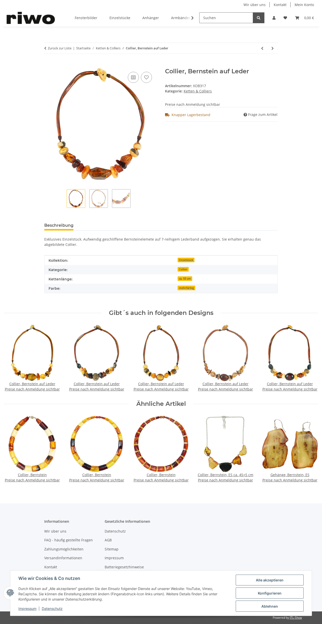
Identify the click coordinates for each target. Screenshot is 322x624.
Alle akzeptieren (270, 580)
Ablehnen (269, 606)
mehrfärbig (186, 288)
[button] (273, 17)
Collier (183, 269)
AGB (108, 540)
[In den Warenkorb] (48, 65)
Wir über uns (255, 4)
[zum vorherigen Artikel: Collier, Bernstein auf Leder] (262, 48)
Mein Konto (304, 4)
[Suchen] (258, 17)
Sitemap (111, 549)
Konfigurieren (269, 593)
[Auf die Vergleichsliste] (133, 77)
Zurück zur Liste (59, 48)
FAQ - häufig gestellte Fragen (68, 540)
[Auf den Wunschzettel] (146, 77)
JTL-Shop (296, 617)
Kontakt (280, 4)
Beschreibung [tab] (58, 225)
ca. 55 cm (185, 278)
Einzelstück (186, 260)
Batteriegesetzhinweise (124, 567)
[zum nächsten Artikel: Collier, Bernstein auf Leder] (272, 48)
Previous (12, 358)
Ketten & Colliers (198, 91)
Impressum (27, 608)
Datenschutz (52, 608)
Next (310, 358)
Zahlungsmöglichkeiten (64, 549)
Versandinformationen (63, 557)
